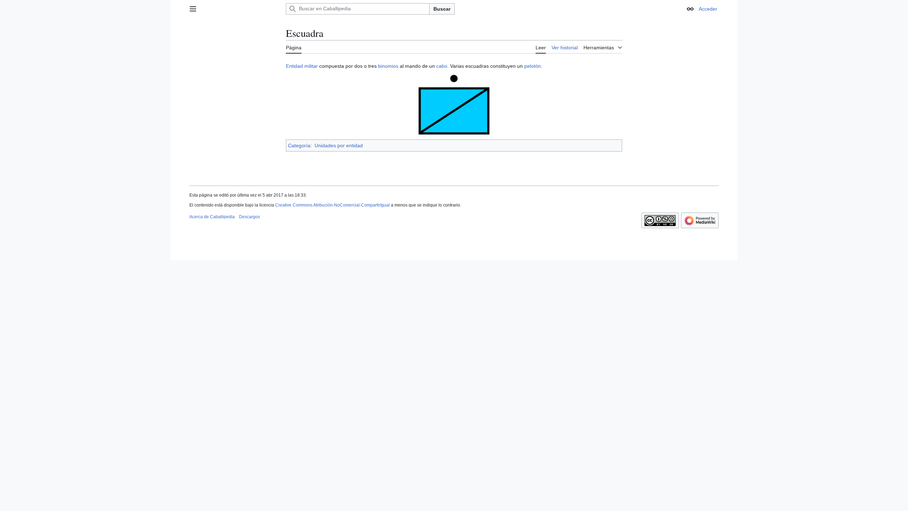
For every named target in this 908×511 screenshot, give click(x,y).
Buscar (441, 9)
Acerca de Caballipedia (212, 216)
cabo (441, 66)
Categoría (299, 145)
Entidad (294, 66)
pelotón (532, 66)
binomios (388, 66)
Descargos (249, 216)
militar (311, 66)
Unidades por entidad (339, 145)
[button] (193, 9)
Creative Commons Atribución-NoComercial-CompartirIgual (332, 205)
